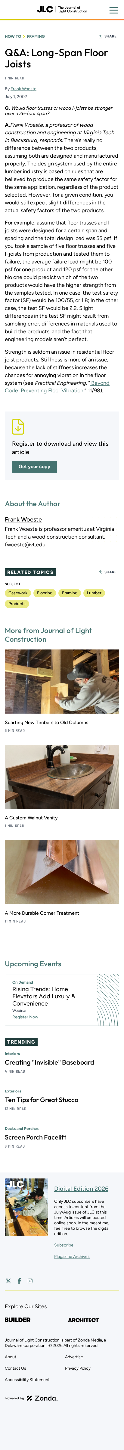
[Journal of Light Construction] (62, 9)
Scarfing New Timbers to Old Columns (46, 722)
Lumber (94, 593)
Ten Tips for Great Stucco (41, 1099)
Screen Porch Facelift (35, 1137)
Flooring (44, 593)
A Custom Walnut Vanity (31, 818)
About (10, 1356)
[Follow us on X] (8, 1281)
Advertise (74, 1356)
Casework (17, 593)
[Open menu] (114, 10)
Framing (36, 36)
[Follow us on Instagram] (30, 1281)
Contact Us (15, 1368)
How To (13, 36)
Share (110, 36)
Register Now (25, 1017)
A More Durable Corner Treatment (42, 913)
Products (17, 603)
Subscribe (63, 1245)
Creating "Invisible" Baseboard (49, 1062)
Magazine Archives (72, 1256)
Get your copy (34, 466)
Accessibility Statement (27, 1379)
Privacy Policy (78, 1368)
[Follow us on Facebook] (19, 1281)
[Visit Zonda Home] (31, 1398)
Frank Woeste (23, 88)
